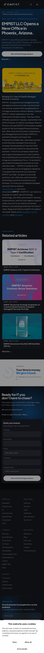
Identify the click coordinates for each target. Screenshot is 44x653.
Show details (22, 649)
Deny (15, 642)
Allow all (28, 642)
